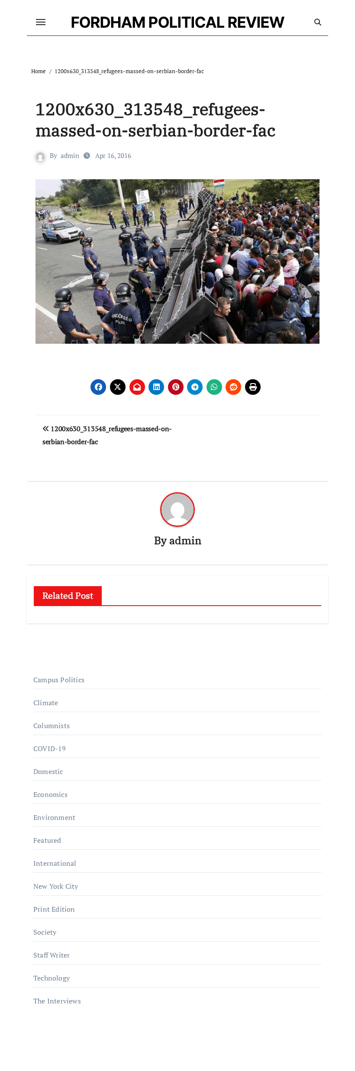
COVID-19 (49, 748)
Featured (47, 840)
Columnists (51, 725)
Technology (51, 978)
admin (70, 155)
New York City (55, 886)
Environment (54, 817)
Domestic (48, 771)
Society (44, 932)
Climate (45, 702)
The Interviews (57, 1001)
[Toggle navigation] (40, 22)
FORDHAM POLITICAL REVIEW (177, 22)
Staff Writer (51, 955)
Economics (50, 794)
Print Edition (54, 909)
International (55, 863)
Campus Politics (58, 679)
